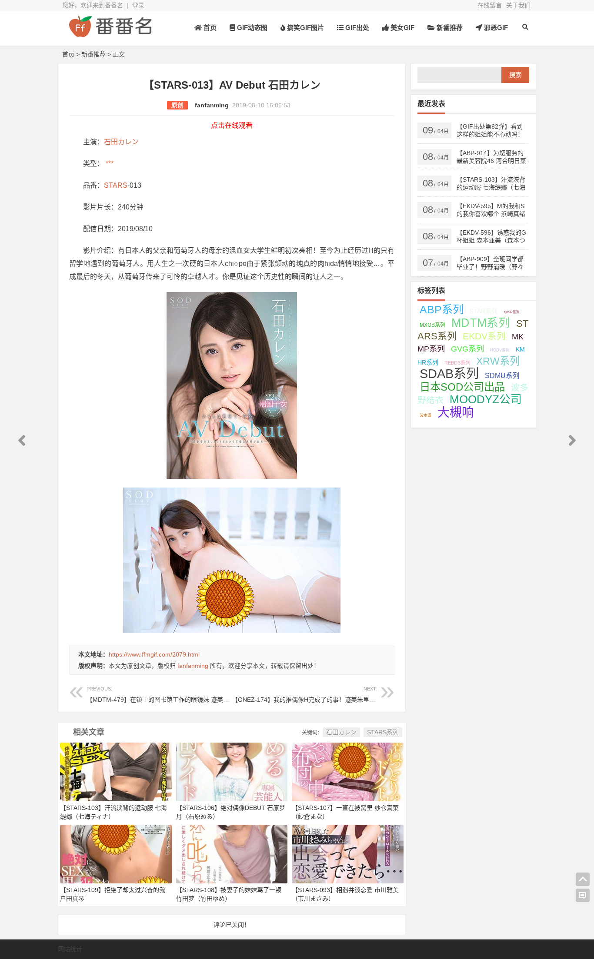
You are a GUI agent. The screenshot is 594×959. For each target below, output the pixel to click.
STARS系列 (383, 732)
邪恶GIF (495, 27)
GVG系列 (467, 348)
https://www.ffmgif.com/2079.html (154, 654)
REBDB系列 (457, 362)
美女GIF (401, 27)
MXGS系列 (432, 325)
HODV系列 (500, 350)
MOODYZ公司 (486, 399)
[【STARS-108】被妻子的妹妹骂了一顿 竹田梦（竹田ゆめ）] (232, 853)
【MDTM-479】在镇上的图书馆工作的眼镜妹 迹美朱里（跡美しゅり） (182, 694)
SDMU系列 (502, 375)
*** (108, 163)
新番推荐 (449, 27)
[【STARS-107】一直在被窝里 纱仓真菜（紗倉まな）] (348, 771)
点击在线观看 (232, 125)
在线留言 (489, 5)
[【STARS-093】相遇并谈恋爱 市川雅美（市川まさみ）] (348, 853)
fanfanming (212, 105)
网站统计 (70, 949)
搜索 (515, 74)
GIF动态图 (251, 27)
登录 (138, 5)
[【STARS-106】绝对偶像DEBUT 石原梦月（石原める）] (232, 771)
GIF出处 (356, 27)
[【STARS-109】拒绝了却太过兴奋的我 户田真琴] (116, 853)
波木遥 (425, 415)
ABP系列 (442, 309)
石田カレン (121, 142)
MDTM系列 (480, 322)
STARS (115, 185)
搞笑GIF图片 (304, 27)
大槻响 (455, 412)
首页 (209, 27)
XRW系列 (498, 361)
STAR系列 (483, 311)
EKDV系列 (484, 336)
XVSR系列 (512, 312)
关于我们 (518, 5)
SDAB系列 (449, 374)
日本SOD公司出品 (462, 387)
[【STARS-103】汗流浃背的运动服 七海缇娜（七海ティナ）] (116, 771)
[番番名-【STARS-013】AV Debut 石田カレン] (110, 34)
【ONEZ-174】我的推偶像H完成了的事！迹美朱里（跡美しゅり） (322, 694)
